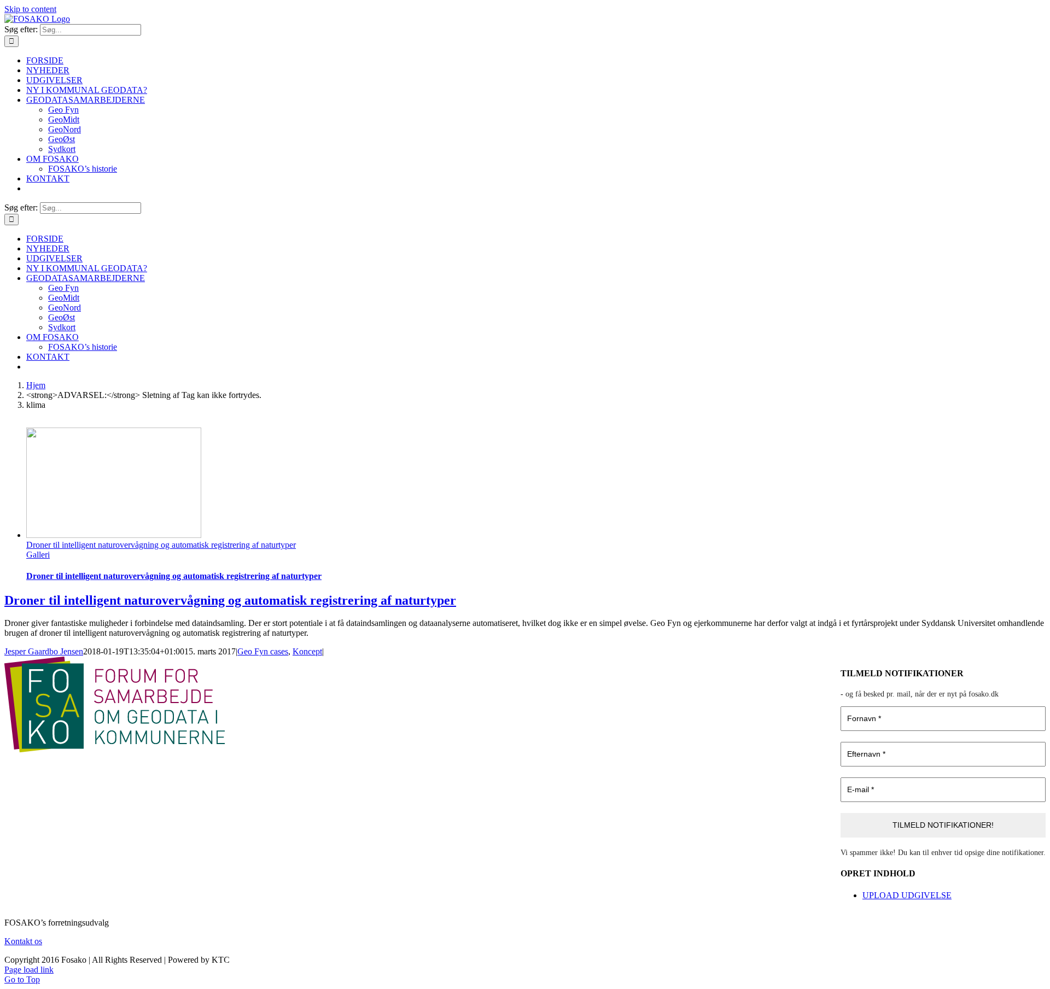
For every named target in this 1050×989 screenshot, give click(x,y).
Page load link (29, 969)
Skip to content (30, 9)
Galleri (38, 554)
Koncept (307, 651)
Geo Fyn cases (262, 651)
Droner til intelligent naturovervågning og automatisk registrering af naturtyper (161, 544)
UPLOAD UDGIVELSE (907, 895)
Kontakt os (23, 941)
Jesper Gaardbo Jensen (43, 651)
